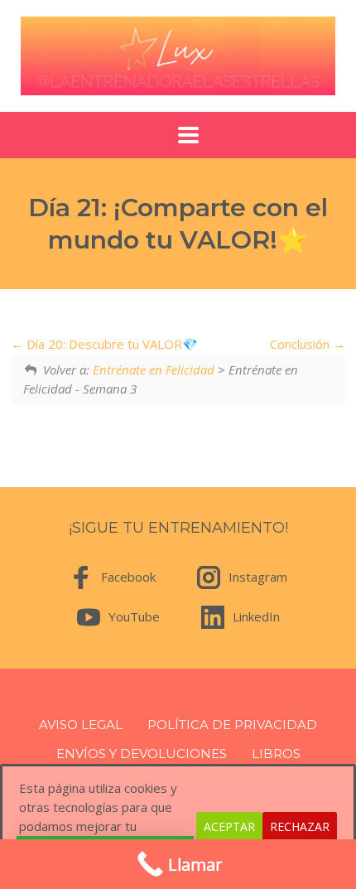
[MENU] (178, 135)
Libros (276, 753)
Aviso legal (81, 724)
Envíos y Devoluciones (141, 753)
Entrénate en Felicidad (153, 369)
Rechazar (300, 826)
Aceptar (229, 826)
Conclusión (301, 344)
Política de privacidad (232, 724)
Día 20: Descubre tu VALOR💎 (110, 344)
